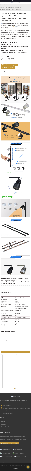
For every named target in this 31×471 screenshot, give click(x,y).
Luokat (2, 417)
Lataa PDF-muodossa (8, 67)
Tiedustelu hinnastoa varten (10, 443)
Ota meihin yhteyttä (6, 426)
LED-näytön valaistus (8, 5)
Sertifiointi (3, 424)
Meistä (3, 421)
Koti (1, 5)
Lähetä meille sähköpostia (9, 65)
